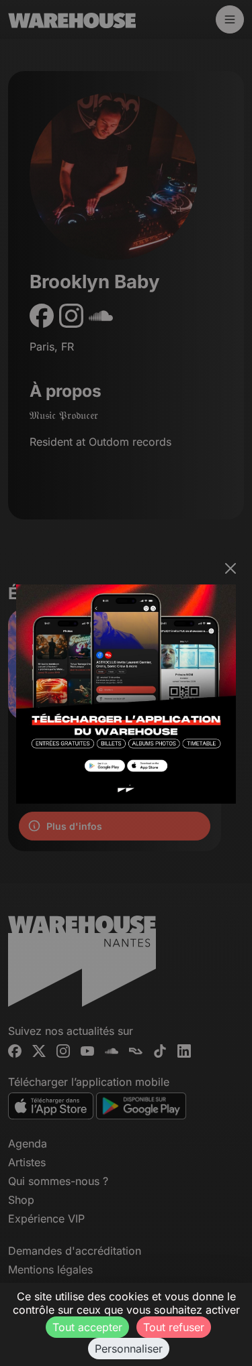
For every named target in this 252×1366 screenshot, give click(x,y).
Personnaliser (129, 1348)
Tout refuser (173, 1327)
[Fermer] (230, 568)
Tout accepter (87, 1327)
